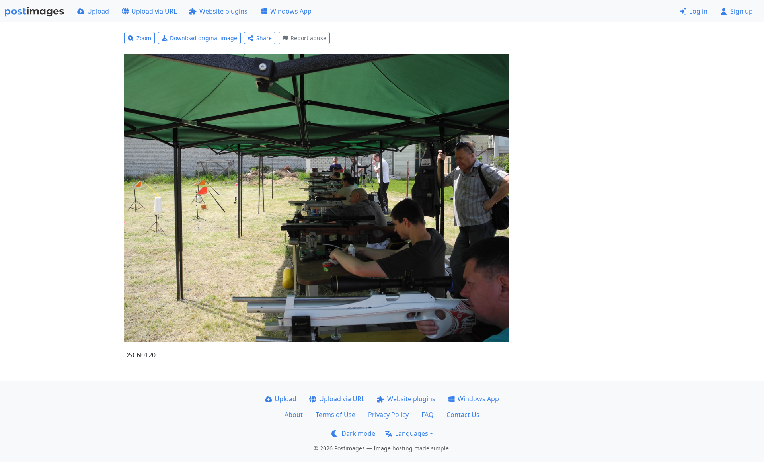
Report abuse (308, 38)
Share (264, 38)
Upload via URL (154, 11)
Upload (98, 11)
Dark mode (358, 433)
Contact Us (462, 414)
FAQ (427, 414)
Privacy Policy (388, 414)
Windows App (291, 11)
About (294, 414)
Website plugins (223, 11)
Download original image (203, 38)
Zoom (143, 38)
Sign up (741, 11)
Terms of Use (335, 414)
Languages (411, 433)
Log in (698, 11)
